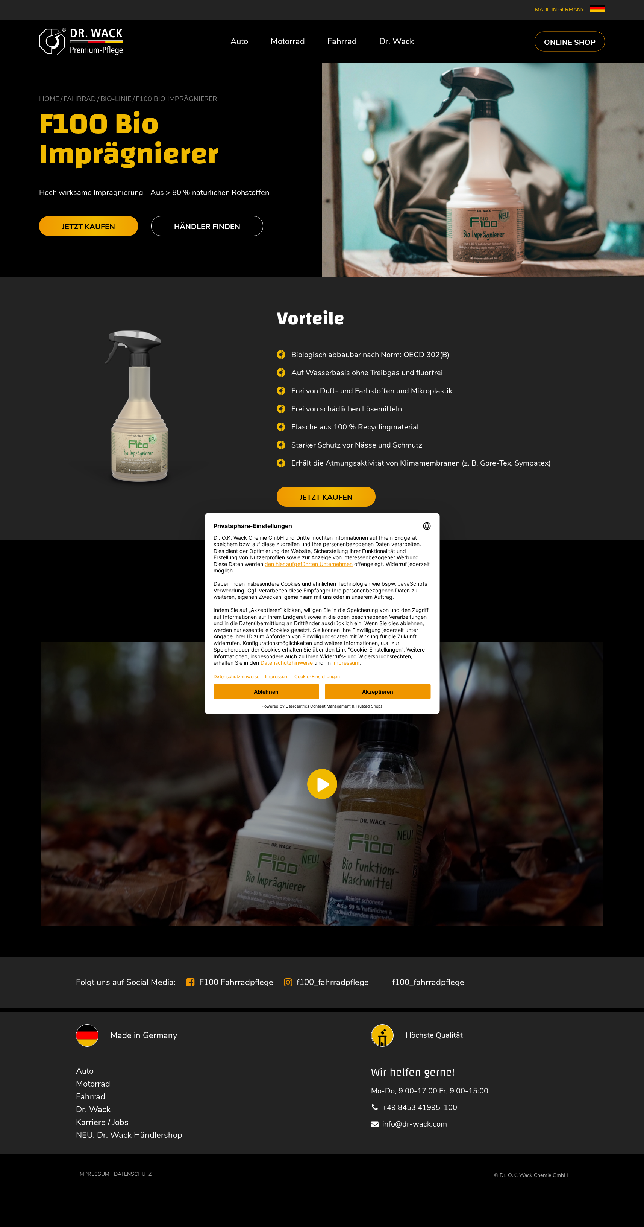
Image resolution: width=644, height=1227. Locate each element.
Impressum (93, 1174)
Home (49, 99)
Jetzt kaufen (88, 227)
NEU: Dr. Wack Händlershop (129, 1135)
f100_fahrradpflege (333, 982)
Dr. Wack (396, 41)
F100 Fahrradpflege (236, 982)
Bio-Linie (115, 99)
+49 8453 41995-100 (419, 1107)
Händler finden (207, 227)
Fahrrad (342, 41)
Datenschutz (133, 1174)
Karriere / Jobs (102, 1122)
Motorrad (288, 41)
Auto (239, 41)
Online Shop (570, 42)
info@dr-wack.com (414, 1124)
